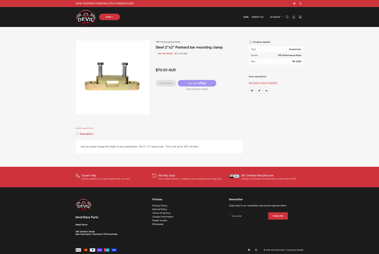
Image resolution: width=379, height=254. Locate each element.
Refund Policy (159, 209)
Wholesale (157, 224)
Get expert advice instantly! (263, 82)
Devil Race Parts (278, 250)
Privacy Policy (159, 205)
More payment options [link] (197, 89)
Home (246, 17)
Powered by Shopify (295, 250)
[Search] (287, 17)
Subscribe (278, 216)
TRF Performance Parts (168, 42)
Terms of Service (161, 213)
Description (86, 133)
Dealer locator (159, 220)
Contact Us (257, 17)
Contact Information (162, 216)
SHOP (108, 17)
